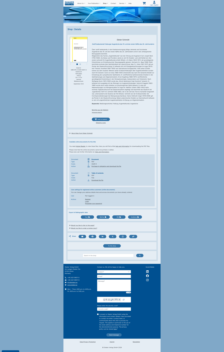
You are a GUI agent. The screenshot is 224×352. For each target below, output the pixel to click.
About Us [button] (80, 3)
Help (130, 3)
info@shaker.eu (72, 282)
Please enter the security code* (107, 306)
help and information (122, 146)
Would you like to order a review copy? (84, 228)
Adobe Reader (80, 146)
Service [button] (122, 3)
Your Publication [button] (93, 3)
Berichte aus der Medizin (100, 110)
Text (86, 217)
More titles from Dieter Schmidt (81, 133)
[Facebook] (147, 276)
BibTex (102, 217)
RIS (118, 217)
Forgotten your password (93, 203)
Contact (113, 3)
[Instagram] (147, 280)
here (115, 329)
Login (87, 201)
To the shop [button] (112, 246)
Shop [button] (106, 3)
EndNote (134, 217)
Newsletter (136, 342)
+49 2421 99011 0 (73, 277)
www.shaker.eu (72, 285)
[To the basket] (144, 3)
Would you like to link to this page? (82, 225)
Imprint (112, 342)
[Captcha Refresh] (123, 300)
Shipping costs (101, 123)
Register (88, 199)
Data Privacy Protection (88, 342)
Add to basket (102, 119)
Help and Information (102, 152)
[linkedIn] (147, 271)
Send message (114, 335)
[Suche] (139, 255)
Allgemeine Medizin (97, 112)
